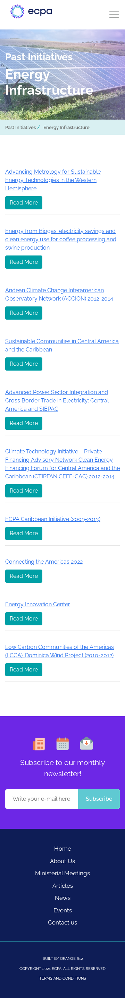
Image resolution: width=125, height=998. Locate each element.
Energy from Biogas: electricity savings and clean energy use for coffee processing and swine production (60, 239)
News (62, 897)
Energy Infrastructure (66, 127)
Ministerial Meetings (62, 873)
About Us (62, 861)
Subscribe (99, 799)
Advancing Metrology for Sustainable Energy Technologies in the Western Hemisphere (53, 180)
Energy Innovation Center (37, 604)
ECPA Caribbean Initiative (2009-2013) (52, 519)
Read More (24, 202)
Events (62, 910)
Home (62, 848)
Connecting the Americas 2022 (44, 561)
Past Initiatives (20, 127)
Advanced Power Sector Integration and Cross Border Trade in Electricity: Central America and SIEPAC (57, 400)
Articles (62, 885)
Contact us (62, 922)
